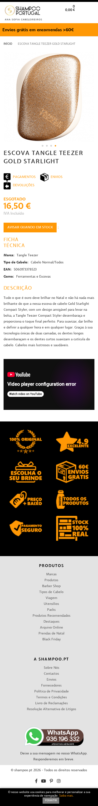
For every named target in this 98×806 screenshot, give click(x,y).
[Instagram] (58, 781)
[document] (49, 797)
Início (8, 44)
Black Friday (51, 639)
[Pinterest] (51, 781)
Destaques (51, 622)
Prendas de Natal (51, 633)
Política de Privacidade (51, 691)
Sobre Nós (51, 668)
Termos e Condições (51, 697)
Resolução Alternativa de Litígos (51, 709)
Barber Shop (51, 586)
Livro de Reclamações (51, 703)
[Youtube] (43, 781)
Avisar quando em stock (30, 227)
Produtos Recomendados (51, 616)
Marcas (51, 574)
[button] (90, 17)
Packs (51, 610)
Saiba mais (66, 796)
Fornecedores (51, 685)
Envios (51, 680)
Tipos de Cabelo (51, 592)
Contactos (51, 674)
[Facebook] (36, 781)
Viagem (51, 598)
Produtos (51, 580)
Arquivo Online (51, 627)
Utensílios (51, 604)
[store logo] (23, 11)
